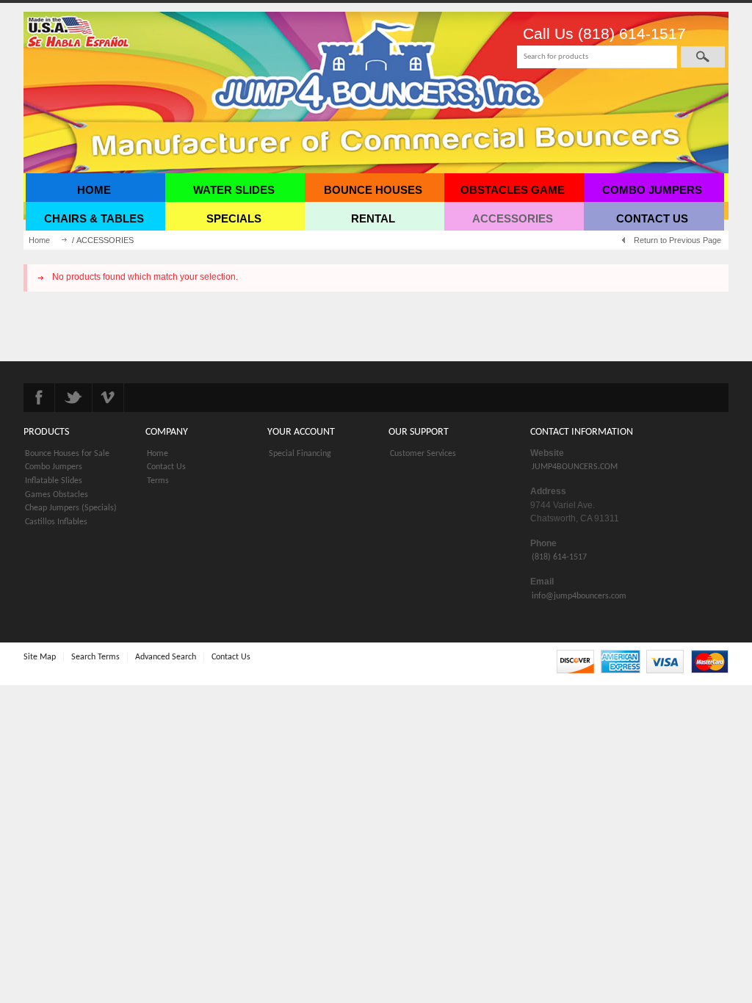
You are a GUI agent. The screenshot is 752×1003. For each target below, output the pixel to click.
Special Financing (300, 453)
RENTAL (373, 218)
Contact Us (166, 467)
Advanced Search (165, 657)
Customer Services (423, 453)
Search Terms (95, 657)
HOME (94, 190)
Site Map (40, 657)
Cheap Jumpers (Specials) (71, 508)
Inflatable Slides (53, 481)
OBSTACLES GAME (512, 190)
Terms (158, 481)
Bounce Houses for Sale (67, 453)
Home (39, 240)
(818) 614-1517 (559, 557)
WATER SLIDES (234, 190)
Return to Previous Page (677, 240)
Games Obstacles (56, 494)
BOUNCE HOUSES (373, 190)
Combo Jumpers (53, 467)
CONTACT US (652, 218)
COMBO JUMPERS (652, 190)
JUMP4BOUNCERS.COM (575, 467)
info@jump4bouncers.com (579, 596)
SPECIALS (233, 218)
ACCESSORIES (512, 218)
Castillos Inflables (56, 522)
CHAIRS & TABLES (94, 218)
